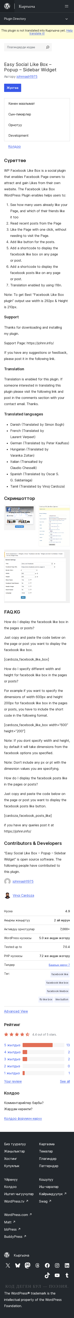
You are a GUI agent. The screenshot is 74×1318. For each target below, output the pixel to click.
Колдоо (14, 146)
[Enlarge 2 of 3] (64, 511)
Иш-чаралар (49, 1187)
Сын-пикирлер (19, 114)
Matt (10, 1222)
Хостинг (10, 1159)
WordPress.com (18, 1215)
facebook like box (57, 982)
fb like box (46, 999)
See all (65, 1081)
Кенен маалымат (21, 103)
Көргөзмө (47, 1144)
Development (18, 135)
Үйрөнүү (11, 1179)
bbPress (12, 1229)
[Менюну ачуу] (67, 6)
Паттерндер (48, 1166)
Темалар (46, 1151)
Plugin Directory (15, 18)
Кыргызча (21, 1255)
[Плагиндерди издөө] (48, 47)
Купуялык (11, 1166)
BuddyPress (15, 1237)
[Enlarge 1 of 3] (30, 511)
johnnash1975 (27, 76)
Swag (45, 1201)
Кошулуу (46, 1179)
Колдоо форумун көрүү (23, 1118)
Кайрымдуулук (53, 1194)
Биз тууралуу (15, 1144)
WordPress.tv (16, 1201)
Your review (13, 1081)
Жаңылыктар (14, 1151)
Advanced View (16, 1011)
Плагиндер (48, 1159)
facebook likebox (57, 991)
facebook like (60, 974)
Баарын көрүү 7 (59, 964)
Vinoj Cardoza (23, 895)
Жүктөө (12, 87)
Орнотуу (15, 125)
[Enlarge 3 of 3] (64, 555)
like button (62, 999)
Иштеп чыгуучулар (19, 1194)
